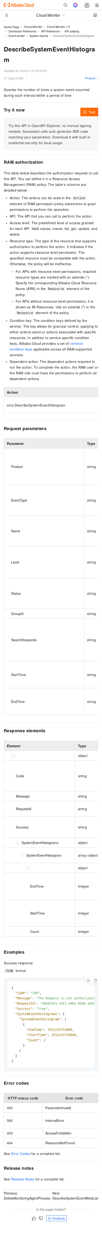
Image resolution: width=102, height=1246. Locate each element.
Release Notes (22, 1179)
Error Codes (20, 1153)
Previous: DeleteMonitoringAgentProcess (27, 1195)
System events (38, 36)
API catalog (72, 31)
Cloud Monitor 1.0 (58, 27)
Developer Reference (22, 31)
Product (90, 78)
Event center (17, 36)
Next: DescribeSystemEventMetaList (75, 1195)
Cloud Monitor (33, 27)
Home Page (11, 27)
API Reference (50, 31)
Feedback (58, 1218)
